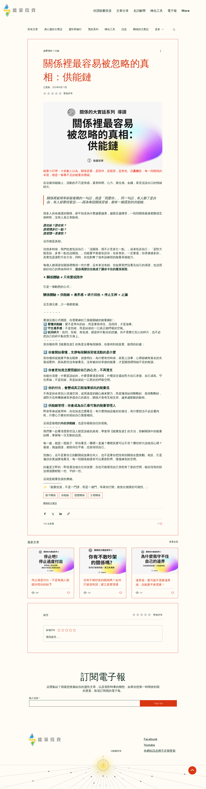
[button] (174, 29)
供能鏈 (65, 495)
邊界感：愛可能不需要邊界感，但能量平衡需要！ (153, 582)
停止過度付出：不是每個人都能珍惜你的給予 (50, 582)
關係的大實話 (141, 29)
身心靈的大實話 (53, 29)
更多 (157, 29)
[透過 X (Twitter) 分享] (52, 513)
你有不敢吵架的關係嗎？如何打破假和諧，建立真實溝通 (102, 582)
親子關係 (50, 495)
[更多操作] (160, 51)
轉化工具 (110, 29)
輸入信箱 (33, 698)
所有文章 (33, 29)
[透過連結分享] (68, 513)
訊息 (124, 29)
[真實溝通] (103, 561)
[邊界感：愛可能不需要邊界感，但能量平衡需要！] (155, 561)
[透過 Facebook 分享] (44, 513)
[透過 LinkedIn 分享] (60, 513)
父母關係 (95, 495)
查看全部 (173, 541)
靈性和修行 (75, 29)
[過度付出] (51, 561)
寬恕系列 (93, 29)
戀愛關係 (79, 495)
